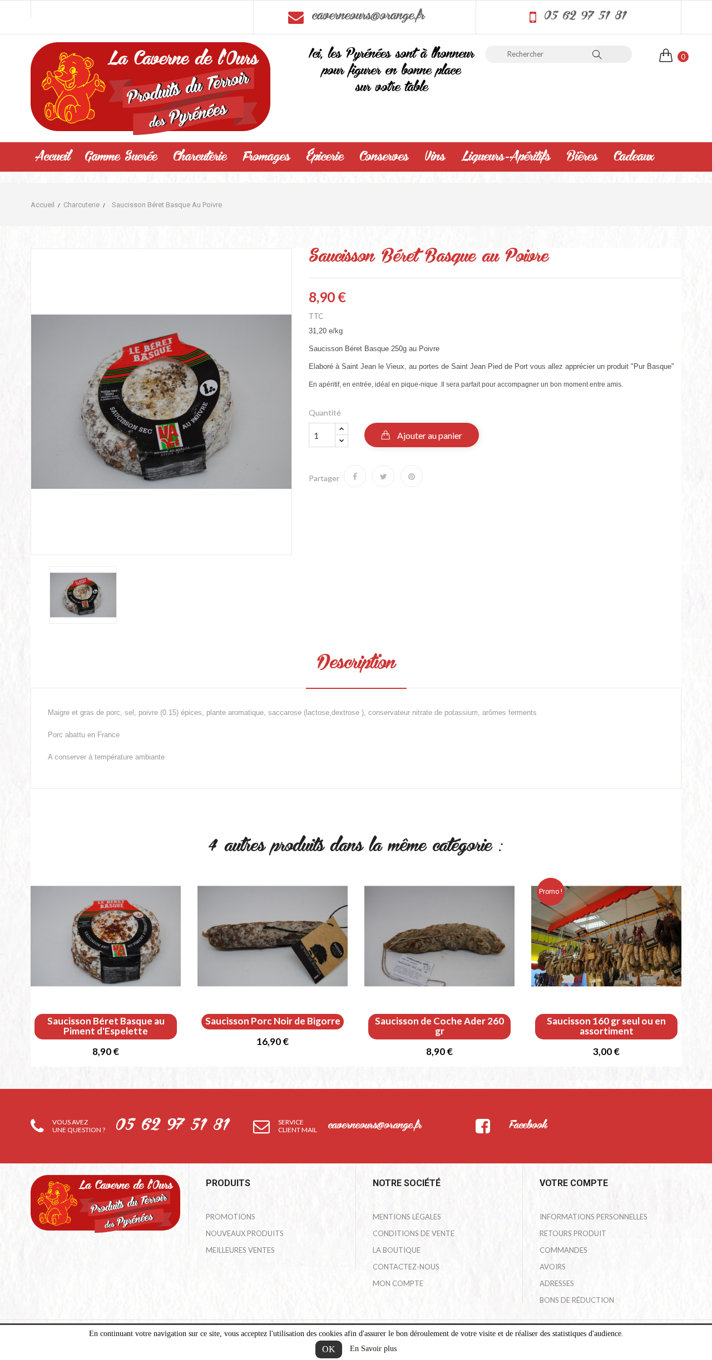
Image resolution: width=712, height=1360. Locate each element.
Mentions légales (407, 1216)
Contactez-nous (406, 1266)
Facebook (528, 1126)
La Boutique (397, 1250)
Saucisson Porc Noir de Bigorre (272, 1021)
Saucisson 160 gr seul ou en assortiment (606, 1026)
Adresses (557, 1283)
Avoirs (553, 1266)
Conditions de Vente (413, 1233)
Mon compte (398, 1283)
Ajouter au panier (428, 435)
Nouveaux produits (245, 1233)
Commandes (563, 1250)
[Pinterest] (411, 476)
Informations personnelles (593, 1216)
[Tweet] (383, 476)
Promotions (230, 1216)
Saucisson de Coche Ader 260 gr (439, 1026)
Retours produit (573, 1233)
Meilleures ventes (240, 1250)
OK (328, 1349)
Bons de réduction (577, 1300)
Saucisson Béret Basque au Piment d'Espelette (106, 1026)
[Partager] (355, 476)
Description (356, 664)
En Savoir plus (373, 1348)
